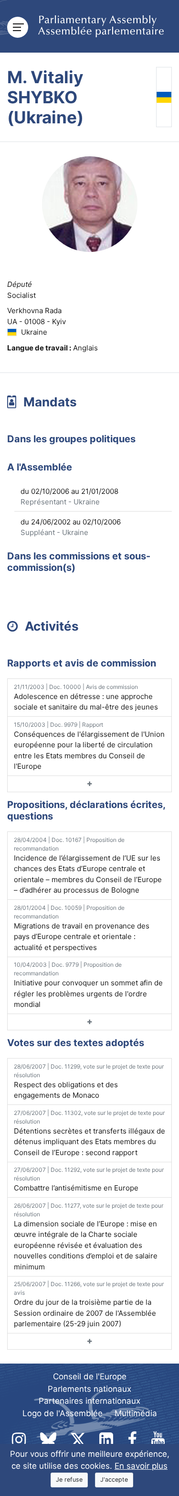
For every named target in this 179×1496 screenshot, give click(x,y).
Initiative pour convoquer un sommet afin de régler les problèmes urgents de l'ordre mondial (88, 985)
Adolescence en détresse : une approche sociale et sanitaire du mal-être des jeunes (86, 697)
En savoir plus (141, 1466)
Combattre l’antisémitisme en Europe (89, 1179)
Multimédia (136, 1413)
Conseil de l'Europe (89, 1376)
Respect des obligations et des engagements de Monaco (89, 1081)
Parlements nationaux (89, 1389)
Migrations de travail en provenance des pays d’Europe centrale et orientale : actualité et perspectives (81, 928)
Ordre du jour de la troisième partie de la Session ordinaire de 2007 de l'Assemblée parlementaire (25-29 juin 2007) (89, 1304)
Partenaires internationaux (89, 1401)
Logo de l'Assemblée (62, 1413)
